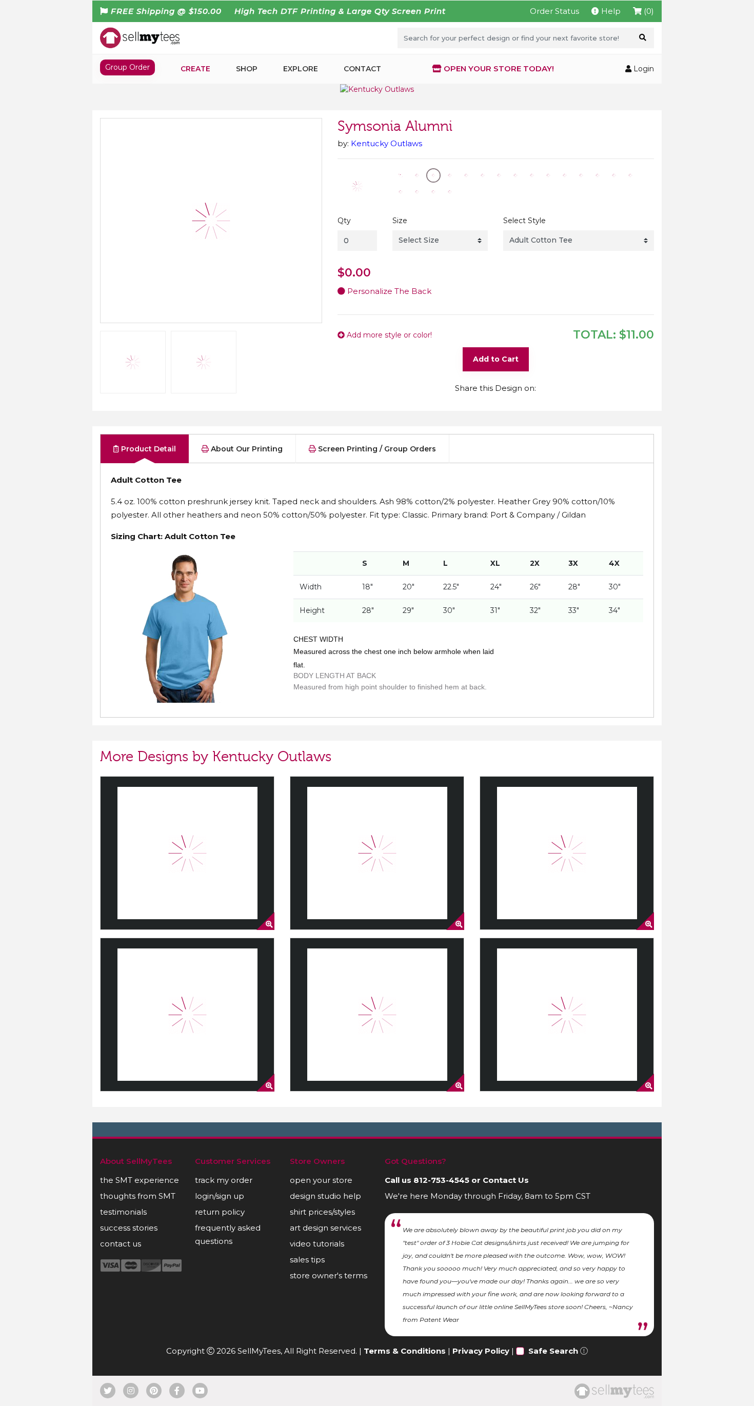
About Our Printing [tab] (246, 448)
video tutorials (317, 1244)
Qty (344, 220)
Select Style (524, 220)
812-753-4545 (441, 1180)
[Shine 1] (187, 853)
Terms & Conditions (405, 1351)
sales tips (307, 1259)
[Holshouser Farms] (567, 853)
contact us (120, 1244)
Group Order (127, 67)
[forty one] (567, 1015)
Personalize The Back (388, 291)
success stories (128, 1228)
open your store (321, 1180)
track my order (223, 1180)
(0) (648, 11)
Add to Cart (496, 359)
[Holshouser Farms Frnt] (377, 1015)
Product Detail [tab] (147, 448)
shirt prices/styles (322, 1212)
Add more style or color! (388, 335)
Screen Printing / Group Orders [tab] (376, 448)
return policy (220, 1212)
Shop (246, 68)
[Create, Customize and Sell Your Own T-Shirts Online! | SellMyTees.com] (140, 37)
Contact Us (506, 1180)
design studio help (325, 1196)
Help (610, 11)
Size (399, 220)
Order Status (554, 11)
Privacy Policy (480, 1351)
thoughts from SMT (137, 1196)
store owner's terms (328, 1275)
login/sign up (219, 1196)
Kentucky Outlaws (386, 143)
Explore (300, 68)
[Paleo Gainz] (377, 853)
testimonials (123, 1212)
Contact (362, 68)
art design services (325, 1228)
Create (195, 68)
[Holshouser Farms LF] (187, 1015)
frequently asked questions (228, 1234)
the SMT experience (139, 1180)
